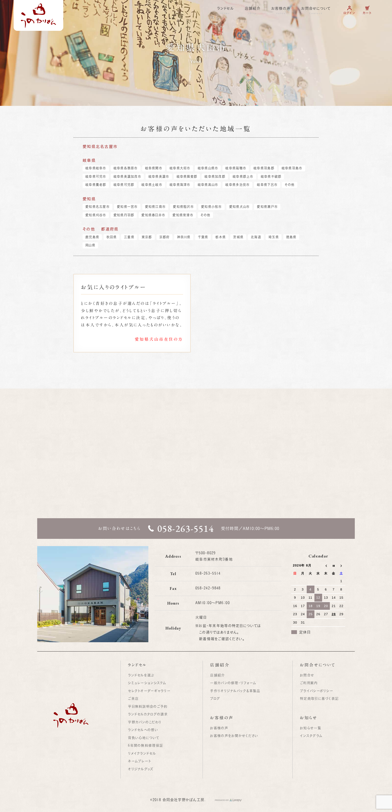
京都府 (164, 237)
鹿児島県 (92, 237)
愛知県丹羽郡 (123, 215)
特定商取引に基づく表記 (319, 698)
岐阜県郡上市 (243, 176)
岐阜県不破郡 (271, 176)
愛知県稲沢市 (183, 206)
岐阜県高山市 (208, 184)
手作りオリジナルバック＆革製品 (235, 691)
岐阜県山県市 (208, 168)
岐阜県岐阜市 (95, 168)
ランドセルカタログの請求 (148, 714)
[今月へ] (334, 565)
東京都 (147, 237)
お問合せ (307, 675)
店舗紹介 (217, 675)
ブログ (215, 698)
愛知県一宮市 (127, 206)
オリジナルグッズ (140, 769)
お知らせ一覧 (310, 728)
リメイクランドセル (142, 753)
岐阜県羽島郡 (263, 168)
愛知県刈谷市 (95, 215)
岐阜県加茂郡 (214, 176)
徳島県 (291, 237)
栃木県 (220, 237)
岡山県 (90, 245)
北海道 (256, 237)
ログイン (349, 13)
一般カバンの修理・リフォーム (233, 683)
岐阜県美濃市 (158, 176)
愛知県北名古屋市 (100, 146)
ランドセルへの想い (143, 730)
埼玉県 (273, 237)
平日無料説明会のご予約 (147, 706)
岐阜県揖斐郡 (186, 176)
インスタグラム (311, 735)
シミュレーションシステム (147, 683)
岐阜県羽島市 (292, 168)
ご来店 (133, 698)
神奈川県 (184, 237)
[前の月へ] (326, 565)
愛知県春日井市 (153, 215)
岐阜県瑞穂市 (235, 168)
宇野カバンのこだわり (145, 722)
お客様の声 (219, 728)
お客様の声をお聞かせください (234, 735)
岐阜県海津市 (179, 184)
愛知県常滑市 (182, 215)
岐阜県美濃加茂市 (127, 176)
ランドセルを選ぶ (141, 675)
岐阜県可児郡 (123, 184)
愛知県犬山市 (239, 206)
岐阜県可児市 (95, 176)
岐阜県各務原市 (125, 168)
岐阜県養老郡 (95, 184)
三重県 (129, 237)
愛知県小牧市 (211, 206)
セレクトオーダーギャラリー (149, 691)
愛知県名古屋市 (97, 206)
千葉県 (203, 237)
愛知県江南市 (155, 206)
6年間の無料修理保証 (145, 745)
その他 (289, 184)
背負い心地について (143, 737)
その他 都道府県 (101, 229)
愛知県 (89, 199)
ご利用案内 (308, 683)
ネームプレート (139, 761)
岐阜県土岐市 (151, 184)
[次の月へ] (341, 565)
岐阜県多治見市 (237, 184)
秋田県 (111, 237)
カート (367, 13)
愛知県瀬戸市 (267, 206)
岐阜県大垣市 (179, 168)
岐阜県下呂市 (267, 184)
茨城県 (238, 237)
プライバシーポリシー (316, 691)
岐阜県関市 (153, 168)
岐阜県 (89, 160)
